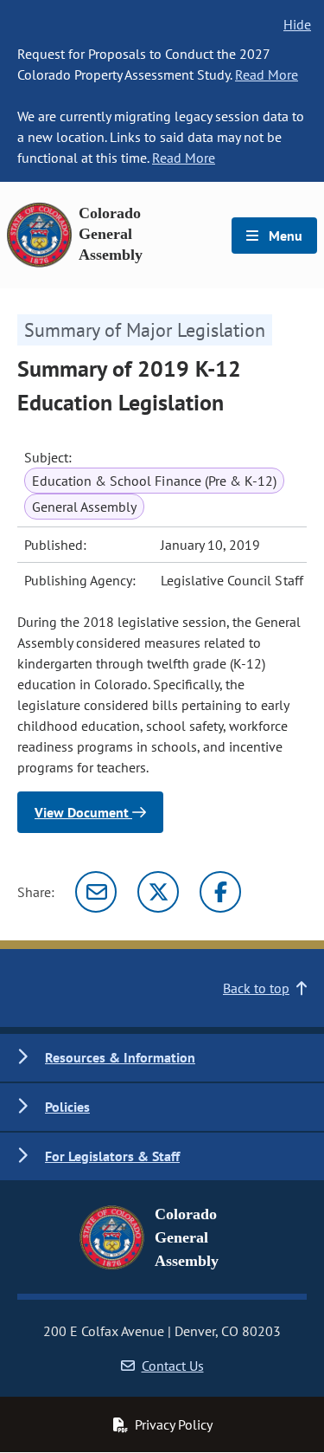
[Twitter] (158, 892)
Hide (297, 24)
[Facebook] (220, 892)
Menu (283, 235)
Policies (67, 1106)
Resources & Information (120, 1057)
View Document (83, 812)
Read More (266, 74)
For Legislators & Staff (112, 1156)
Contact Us (173, 1365)
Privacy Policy (174, 1424)
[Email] (96, 892)
